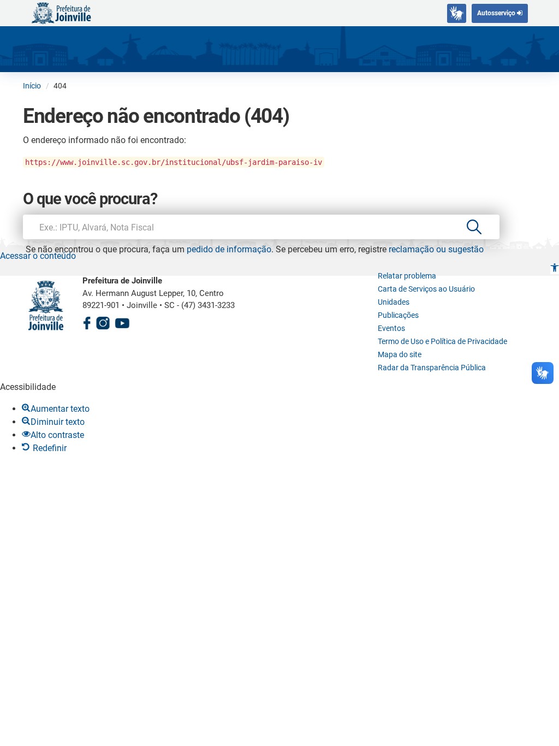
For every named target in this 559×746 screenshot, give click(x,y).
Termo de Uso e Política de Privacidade (442, 341)
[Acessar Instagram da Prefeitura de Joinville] (102, 321)
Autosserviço (497, 13)
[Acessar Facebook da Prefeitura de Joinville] (86, 321)
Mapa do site (399, 354)
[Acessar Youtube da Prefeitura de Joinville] (122, 321)
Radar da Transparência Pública (432, 367)
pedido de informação (229, 249)
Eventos (391, 328)
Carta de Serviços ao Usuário (426, 289)
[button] (554, 269)
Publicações (398, 315)
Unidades (393, 302)
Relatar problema (407, 275)
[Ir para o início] (61, 12)
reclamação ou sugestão (436, 249)
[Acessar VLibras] (456, 13)
